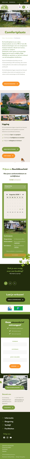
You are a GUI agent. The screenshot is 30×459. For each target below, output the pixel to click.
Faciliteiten (9, 428)
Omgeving (9, 421)
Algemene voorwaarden (8, 445)
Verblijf (8, 425)
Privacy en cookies (6, 447)
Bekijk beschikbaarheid (9, 83)
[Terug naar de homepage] (4, 7)
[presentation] (1, 103)
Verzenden (13, 366)
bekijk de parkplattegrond (13, 387)
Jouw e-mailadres (15, 357)
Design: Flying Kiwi (20, 456)
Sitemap (4, 451)
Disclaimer (5, 449)
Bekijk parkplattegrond (10, 149)
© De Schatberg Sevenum (8, 454)
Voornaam (15, 341)
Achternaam (15, 349)
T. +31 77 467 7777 (19, 397)
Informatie (9, 418)
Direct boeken (7, 155)
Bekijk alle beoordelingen (14, 299)
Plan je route (7, 407)
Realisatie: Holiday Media (8, 456)
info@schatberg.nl (19, 399)
